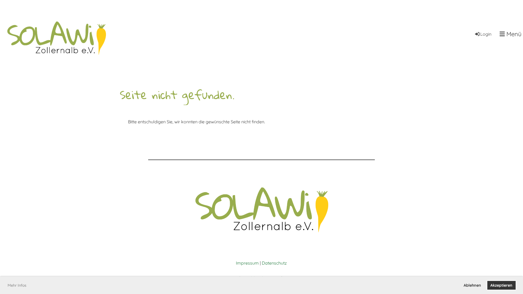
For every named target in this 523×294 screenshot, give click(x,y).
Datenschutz (274, 263)
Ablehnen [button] (472, 285)
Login (485, 34)
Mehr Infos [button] (17, 285)
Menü (513, 34)
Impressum (247, 263)
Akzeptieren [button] (501, 285)
